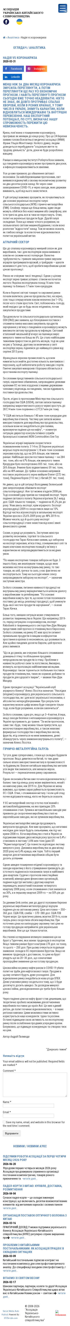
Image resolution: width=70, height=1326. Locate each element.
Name (7, 1102)
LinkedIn (15, 76)
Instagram (39, 68)
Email (7, 1112)
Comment (9, 1070)
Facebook (16, 68)
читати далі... (30, 1178)
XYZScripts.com (11, 1318)
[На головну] (23, 4)
